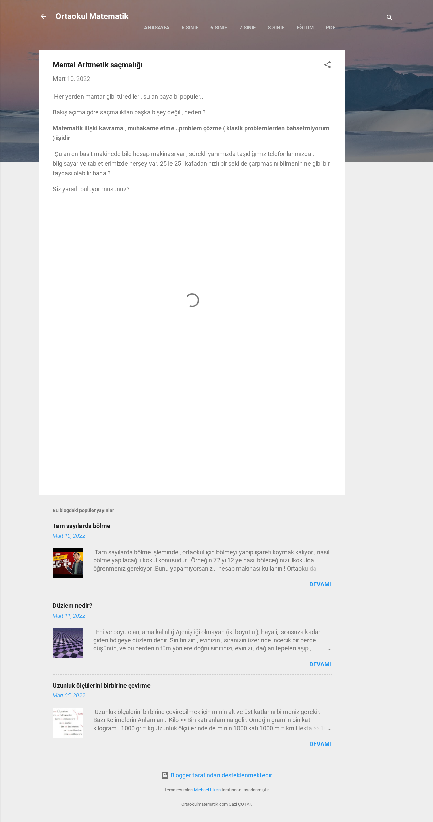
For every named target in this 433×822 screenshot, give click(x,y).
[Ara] (390, 18)
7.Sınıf (247, 28)
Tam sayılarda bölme (81, 525)
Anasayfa (156, 28)
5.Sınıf (190, 28)
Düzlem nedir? (72, 605)
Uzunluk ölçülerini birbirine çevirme (102, 685)
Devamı (320, 584)
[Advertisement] (372, 151)
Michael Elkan (207, 789)
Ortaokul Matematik (92, 16)
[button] (327, 66)
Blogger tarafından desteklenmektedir (220, 775)
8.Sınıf (276, 28)
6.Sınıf (218, 28)
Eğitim (305, 28)
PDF (330, 28)
